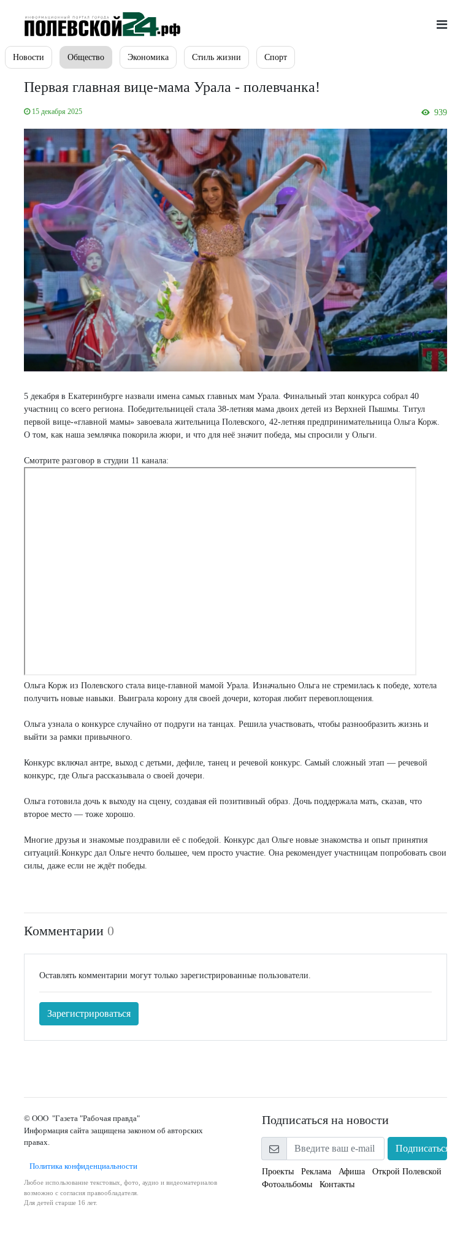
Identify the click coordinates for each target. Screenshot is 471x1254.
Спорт (275, 57)
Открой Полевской (407, 1171)
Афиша (352, 1171)
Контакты (337, 1184)
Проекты (278, 1171)
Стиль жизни (216, 57)
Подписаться (421, 1148)
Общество (85, 57)
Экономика (148, 57)
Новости (28, 57)
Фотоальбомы (287, 1184)
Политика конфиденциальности (80, 1166)
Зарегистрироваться (89, 1013)
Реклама (316, 1171)
